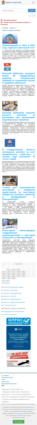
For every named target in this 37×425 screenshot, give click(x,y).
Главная (5, 28)
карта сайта (5, 381)
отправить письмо (7, 377)
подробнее (18, 413)
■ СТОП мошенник (9, 314)
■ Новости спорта (8, 296)
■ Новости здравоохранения (13, 302)
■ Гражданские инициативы (12, 311)
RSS (2, 385)
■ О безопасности (8, 305)
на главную (5, 375)
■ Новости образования (11, 299)
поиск (3, 379)
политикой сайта (28, 409)
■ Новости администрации (12, 287)
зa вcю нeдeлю (6, 280)
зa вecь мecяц (5, 283)
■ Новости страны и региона (13, 308)
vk (30, 16)
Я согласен (18, 422)
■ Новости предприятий (11, 293)
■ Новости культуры (9, 290)
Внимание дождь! (10, 20)
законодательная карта (9, 383)
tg (34, 16)
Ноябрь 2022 (18, 264)
